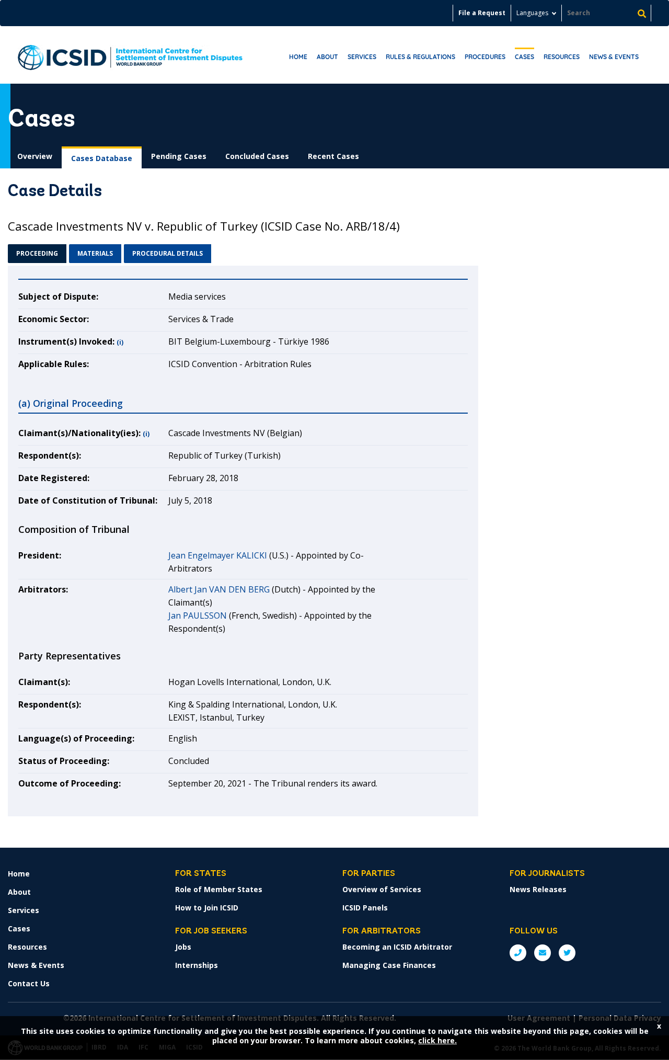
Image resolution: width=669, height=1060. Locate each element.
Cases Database (101, 158)
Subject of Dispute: (58, 296)
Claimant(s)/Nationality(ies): (79, 433)
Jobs (183, 947)
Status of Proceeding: (63, 761)
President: (39, 555)
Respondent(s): (49, 455)
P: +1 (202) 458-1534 (518, 952)
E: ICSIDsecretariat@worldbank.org (542, 952)
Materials (95, 253)
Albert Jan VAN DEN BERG (219, 589)
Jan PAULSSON (197, 615)
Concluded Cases (257, 156)
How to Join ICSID (206, 908)
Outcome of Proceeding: (69, 783)
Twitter (567, 952)
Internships (196, 965)
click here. (437, 1040)
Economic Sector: (53, 319)
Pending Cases (178, 156)
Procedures (485, 57)
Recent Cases (333, 156)
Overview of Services (381, 889)
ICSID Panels (365, 908)
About (327, 57)
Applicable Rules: (53, 364)
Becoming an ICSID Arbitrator (397, 947)
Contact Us (29, 983)
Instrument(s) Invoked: (66, 341)
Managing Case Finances (389, 965)
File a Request (481, 12)
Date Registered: (53, 478)
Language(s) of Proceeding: (76, 738)
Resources (562, 57)
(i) (120, 342)
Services (362, 57)
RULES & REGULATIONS (420, 57)
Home (298, 57)
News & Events (614, 57)
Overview (34, 156)
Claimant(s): (44, 682)
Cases (524, 57)
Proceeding (37, 253)
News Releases (538, 889)
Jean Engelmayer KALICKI (217, 555)
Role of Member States (218, 889)
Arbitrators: (43, 589)
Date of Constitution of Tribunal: (87, 500)
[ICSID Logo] (130, 55)
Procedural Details (167, 253)
